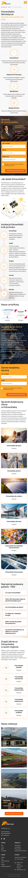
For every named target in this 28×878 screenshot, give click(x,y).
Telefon (4, 150)
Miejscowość (5, 156)
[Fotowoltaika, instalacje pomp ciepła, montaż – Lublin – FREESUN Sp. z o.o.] (5, 2)
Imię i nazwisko (6, 143)
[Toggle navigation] (25, 2)
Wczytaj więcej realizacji (14, 813)
